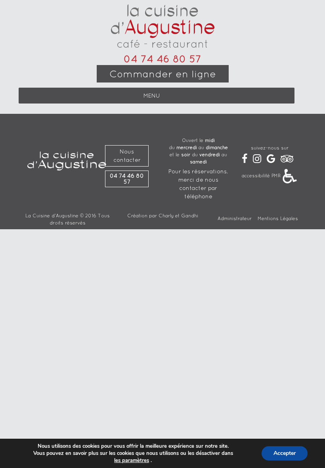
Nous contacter (127, 155)
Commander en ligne (162, 73)
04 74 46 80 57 (162, 58)
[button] (151, 96)
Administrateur (235, 218)
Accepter (284, 453)
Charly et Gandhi (178, 215)
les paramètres (131, 460)
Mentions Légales (278, 218)
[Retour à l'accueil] (163, 27)
